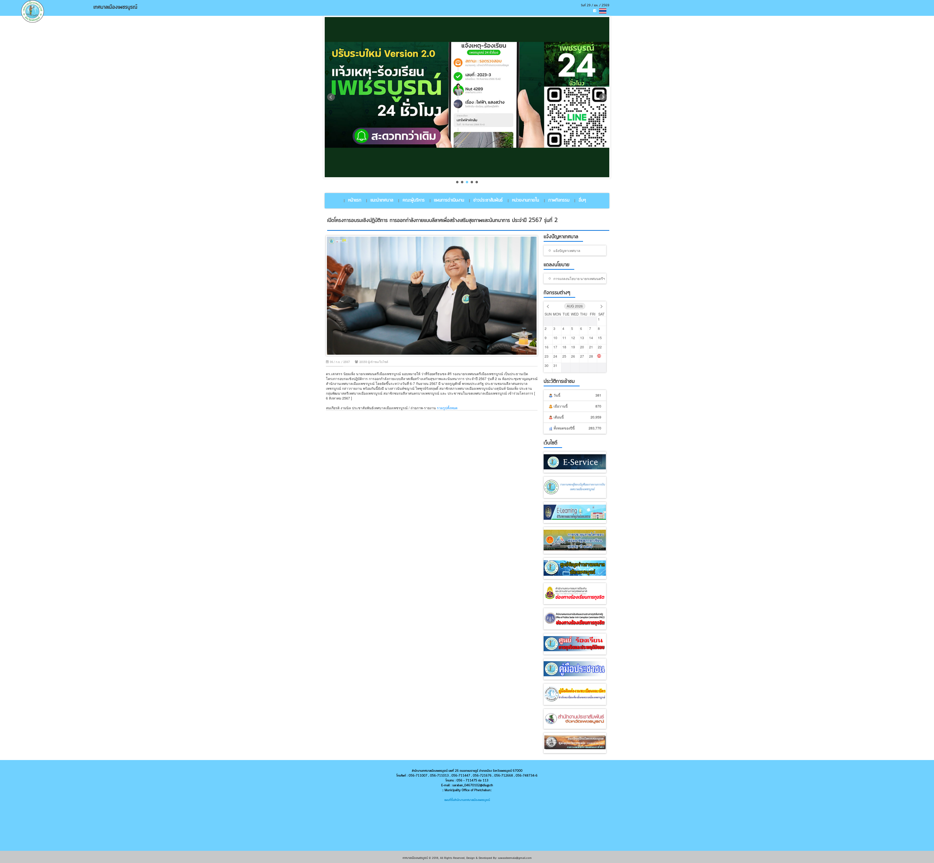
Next (603, 97)
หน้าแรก (354, 200)
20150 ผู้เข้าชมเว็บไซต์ (373, 361)
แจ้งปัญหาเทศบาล (566, 250)
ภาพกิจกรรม (558, 200)
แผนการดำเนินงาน (449, 200)
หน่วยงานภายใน (525, 200)
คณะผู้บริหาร (414, 200)
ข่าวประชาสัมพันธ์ (488, 200)
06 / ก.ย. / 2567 (340, 361)
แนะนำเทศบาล (381, 200)
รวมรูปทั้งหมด (447, 407)
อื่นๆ (582, 200)
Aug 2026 (575, 306)
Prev (331, 97)
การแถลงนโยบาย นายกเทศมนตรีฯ (579, 278)
